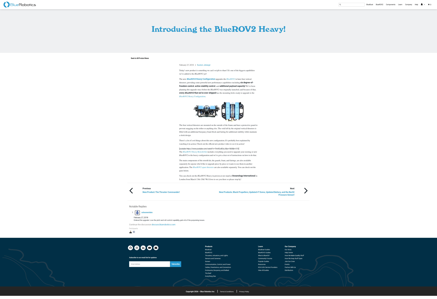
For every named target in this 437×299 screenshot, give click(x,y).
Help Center (289, 252)
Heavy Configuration (192, 96)
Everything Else (210, 276)
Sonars (207, 261)
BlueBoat (369, 4)
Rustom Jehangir (203, 65)
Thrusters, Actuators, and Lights (216, 255)
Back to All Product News (140, 58)
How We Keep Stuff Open (293, 258)
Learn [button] (400, 4)
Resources (262, 264)
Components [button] (390, 4)
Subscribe (176, 264)
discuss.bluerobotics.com (163, 224)
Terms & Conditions (227, 292)
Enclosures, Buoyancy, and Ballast (217, 270)
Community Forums (265, 258)
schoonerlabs (146, 212)
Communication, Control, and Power (218, 264)
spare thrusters (203, 167)
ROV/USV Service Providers (267, 267)
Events (287, 264)
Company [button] (408, 4)
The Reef (208, 273)
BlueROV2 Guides (264, 252)
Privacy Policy (244, 292)
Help (416, 4)
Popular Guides (263, 261)
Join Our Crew (290, 261)
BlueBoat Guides (264, 250)
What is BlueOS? (264, 255)
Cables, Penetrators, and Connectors (218, 267)
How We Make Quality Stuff (294, 255)
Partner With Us (290, 267)
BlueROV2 (379, 4)
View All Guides (263, 270)
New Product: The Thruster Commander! (161, 192)
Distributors (289, 270)
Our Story (288, 250)
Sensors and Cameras (213, 258)
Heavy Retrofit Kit (195, 151)
